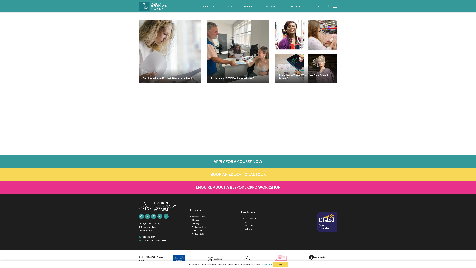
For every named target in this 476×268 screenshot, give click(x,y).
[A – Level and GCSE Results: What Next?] (238, 51)
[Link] (238, 161)
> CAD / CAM (196, 230)
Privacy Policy (267, 264)
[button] (328, 6)
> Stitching (194, 219)
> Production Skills (198, 226)
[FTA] (155, 6)
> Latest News (247, 228)
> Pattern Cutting (197, 216)
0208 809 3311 (148, 236)
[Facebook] (141, 216)
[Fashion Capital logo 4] (255, 258)
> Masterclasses (248, 225)
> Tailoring (194, 223)
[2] (187, 259)
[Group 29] (289, 258)
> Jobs (244, 221)
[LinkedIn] (166, 216)
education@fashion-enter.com (155, 240)
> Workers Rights (197, 233)
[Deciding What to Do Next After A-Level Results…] (170, 51)
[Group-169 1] (323, 257)
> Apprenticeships (249, 218)
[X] (147, 216)
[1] (221, 258)
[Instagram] (153, 216)
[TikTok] (159, 216)
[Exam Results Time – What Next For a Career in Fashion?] (306, 51)
